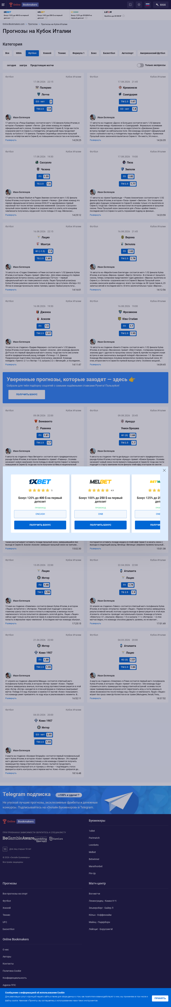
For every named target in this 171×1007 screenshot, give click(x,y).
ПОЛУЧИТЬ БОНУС (40, 525)
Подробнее (105, 1000)
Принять (160, 998)
